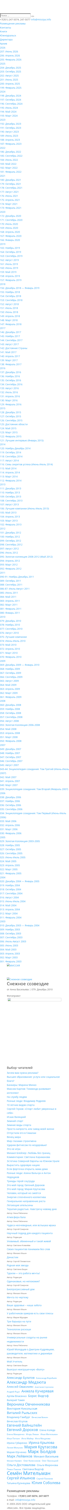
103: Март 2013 (9, 520)
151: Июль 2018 (9, 308)
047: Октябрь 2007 (10, 757)
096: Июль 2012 (9, 552)
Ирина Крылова (41, 1443)
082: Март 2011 (9, 604)
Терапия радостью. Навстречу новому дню (32, 1209)
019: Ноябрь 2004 (10, 885)
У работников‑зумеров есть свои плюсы (30, 1313)
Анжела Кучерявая (37, 1391)
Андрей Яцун (13, 1391)
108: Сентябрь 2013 (11, 500)
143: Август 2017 (9, 344)
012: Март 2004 (9, 913)
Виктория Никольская (22, 1408)
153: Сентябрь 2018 (11, 300)
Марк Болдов (42, 1452)
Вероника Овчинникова (28, 1404)
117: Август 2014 (9, 460)
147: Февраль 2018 (10, 324)
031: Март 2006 (9, 829)
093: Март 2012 (9, 564)
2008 (2, 700)
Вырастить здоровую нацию (23, 1165)
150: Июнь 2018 (9, 312)
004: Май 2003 (8, 949)
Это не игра (13, 1149)
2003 (2, 921)
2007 (2, 745)
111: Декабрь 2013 (10, 488)
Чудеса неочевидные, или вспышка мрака (31, 1225)
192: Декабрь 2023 (10, 123)
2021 (2, 175)
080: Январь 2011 (10, 612)
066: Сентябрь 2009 (11, 677)
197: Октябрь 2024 (10, 99)
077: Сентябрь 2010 (11, 628)
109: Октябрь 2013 (10, 496)
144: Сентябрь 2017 (11, 340)
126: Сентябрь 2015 (11, 420)
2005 (2, 837)
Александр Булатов (20, 1378)
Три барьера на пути (19, 1321)
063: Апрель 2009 (10, 688)
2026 (2, 47)
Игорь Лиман (32, 1434)
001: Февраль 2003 (10, 961)
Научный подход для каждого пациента (30, 1233)
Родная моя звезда (17, 1265)
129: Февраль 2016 (10, 404)
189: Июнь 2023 (9, 135)
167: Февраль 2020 (10, 236)
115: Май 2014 (8, 468)
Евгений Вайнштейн (24, 1425)
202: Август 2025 (9, 75)
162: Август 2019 (9, 260)
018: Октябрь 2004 (10, 889)
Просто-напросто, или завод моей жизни (30, 1128)
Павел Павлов (14, 1469)
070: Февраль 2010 (10, 656)
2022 (2, 147)
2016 (2, 368)
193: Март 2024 (9, 115)
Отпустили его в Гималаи (21, 1133)
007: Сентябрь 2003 (11, 937)
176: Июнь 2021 (9, 195)
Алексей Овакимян (20, 1387)
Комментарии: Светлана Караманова (28, 1157)
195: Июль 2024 (9, 107)
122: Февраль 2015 (10, 436)
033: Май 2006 (8, 821)
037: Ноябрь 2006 (10, 801)
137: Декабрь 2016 (10, 372)
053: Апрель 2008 (10, 733)
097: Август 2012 (9, 548)
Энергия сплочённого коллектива (26, 1197)
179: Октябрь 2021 (10, 183)
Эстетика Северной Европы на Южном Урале (33, 1161)
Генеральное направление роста (26, 1201)
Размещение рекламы (13, 23)
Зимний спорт (15, 1121)
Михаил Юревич (14, 1461)
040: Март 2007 (9, 785)
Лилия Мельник (15, 1447)
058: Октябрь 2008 (10, 713)
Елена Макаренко (15, 1434)
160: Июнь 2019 (9, 268)
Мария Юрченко (16, 1452)
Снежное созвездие (28, 984)
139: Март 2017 (9, 360)
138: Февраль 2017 (10, 364)
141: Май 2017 (8, 352)
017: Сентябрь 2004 (11, 893)
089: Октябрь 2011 (10, 580)
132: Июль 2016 (9, 392)
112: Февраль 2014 (10, 480)
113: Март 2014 (9, 476)
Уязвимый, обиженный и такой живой (29, 1241)
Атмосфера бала (16, 1217)
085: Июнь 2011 (9, 592)
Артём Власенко (17, 1396)
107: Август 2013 (9, 504)
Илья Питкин (13, 1438)
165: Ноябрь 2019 (10, 247)
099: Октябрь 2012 (10, 540)
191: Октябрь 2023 (10, 127)
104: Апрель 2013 (10, 516)
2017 (2, 328)
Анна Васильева (19, 989)
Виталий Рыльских (22, 1413)
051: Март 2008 (9, 737)
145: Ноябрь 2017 (10, 336)
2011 (2, 572)
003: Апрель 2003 (10, 953)
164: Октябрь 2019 (10, 252)
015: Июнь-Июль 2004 (12, 901)
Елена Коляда (47, 1430)
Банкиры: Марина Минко (21, 1085)
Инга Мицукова (42, 1438)
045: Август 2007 (9, 765)
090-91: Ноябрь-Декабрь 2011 (17, 576)
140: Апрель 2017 (10, 356)
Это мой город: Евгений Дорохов (26, 1185)
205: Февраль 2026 (10, 59)
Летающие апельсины (20, 1205)
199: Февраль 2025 (10, 87)
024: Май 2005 (8, 861)
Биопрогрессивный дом (20, 1289)
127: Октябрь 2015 (10, 416)
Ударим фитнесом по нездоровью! (27, 1145)
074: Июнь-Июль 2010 (12, 640)
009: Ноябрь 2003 (10, 929)
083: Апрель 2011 (10, 600)
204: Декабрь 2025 (10, 67)
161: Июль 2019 (9, 264)
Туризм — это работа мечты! (23, 1273)
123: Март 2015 (9, 432)
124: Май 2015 (8, 428)
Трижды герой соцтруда (21, 1181)
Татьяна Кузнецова (18, 1483)
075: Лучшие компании (13, 636)
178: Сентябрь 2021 (11, 187)
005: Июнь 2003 (9, 945)
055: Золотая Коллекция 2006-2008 (20, 725)
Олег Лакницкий (50, 1460)
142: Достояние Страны (13, 348)
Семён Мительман (28, 1473)
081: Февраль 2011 (10, 608)
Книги (3, 31)
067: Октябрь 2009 (10, 672)
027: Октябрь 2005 (10, 849)
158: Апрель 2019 (10, 276)
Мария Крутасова (40, 1447)
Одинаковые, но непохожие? (23, 1281)
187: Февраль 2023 (10, 143)
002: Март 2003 (9, 957)
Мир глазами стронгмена (21, 1141)
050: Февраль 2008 (10, 741)
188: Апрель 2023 (10, 139)
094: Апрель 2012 (10, 560)
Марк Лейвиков (19, 1456)
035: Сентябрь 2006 (11, 809)
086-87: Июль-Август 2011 (15, 588)
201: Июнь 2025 (9, 79)
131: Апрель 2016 (10, 396)
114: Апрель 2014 (10, 472)
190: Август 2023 (9, 131)
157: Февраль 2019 (10, 280)
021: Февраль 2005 (10, 873)
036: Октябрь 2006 (10, 805)
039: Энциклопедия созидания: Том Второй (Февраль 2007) (34, 789)
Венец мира (14, 1137)
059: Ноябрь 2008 (10, 709)
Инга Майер (27, 1438)
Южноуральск (8, 35)
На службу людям (17, 1096)
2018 (2, 284)
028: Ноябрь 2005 (10, 845)
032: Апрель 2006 (10, 825)
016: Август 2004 (9, 897)
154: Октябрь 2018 (10, 296)
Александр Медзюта (26, 1382)
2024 (2, 91)
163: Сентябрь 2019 (11, 256)
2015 (2, 408)
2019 (2, 244)
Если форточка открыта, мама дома (27, 1169)
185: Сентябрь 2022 (11, 155)
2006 (2, 793)
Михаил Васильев (46, 1456)
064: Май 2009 (8, 684)
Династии (12, 1257)
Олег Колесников (31, 1460)
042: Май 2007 (8, 777)
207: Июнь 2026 (9, 51)
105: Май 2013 (8, 512)
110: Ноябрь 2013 (10, 492)
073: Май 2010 (8, 644)
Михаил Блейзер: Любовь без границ (28, 1153)
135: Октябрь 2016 (10, 380)
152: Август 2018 (9, 304)
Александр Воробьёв (46, 1378)
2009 (2, 661)
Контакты (5, 27)
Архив (3, 43)
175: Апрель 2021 (10, 199)
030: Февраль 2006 (10, 833)
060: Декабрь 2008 (10, 704)
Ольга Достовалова (21, 1465)
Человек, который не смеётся (24, 1193)
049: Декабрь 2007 (10, 749)
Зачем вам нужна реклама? (22, 1072)
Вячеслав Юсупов (17, 1421)
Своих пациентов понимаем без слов (28, 1249)
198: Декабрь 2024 (10, 95)
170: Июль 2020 (9, 224)
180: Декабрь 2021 (10, 179)
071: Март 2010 (9, 652)
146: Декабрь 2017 (10, 332)
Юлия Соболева (46, 1483)
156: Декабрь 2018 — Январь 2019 (19, 288)
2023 (2, 119)
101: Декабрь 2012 (10, 532)
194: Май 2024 (8, 111)
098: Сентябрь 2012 (11, 544)
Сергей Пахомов (45, 1478)
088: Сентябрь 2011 (11, 584)
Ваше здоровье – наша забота (24, 1305)
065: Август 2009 (9, 680)
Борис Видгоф (38, 1396)
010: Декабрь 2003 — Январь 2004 (19, 925)
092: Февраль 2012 (10, 568)
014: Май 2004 (8, 905)
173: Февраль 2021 (10, 207)
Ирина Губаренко (17, 1442)
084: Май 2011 (8, 596)
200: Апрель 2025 (10, 83)
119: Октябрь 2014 (10, 452)
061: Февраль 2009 (10, 697)
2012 (2, 528)
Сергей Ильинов (21, 1478)
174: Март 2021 (9, 204)
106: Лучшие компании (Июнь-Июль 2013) (24, 508)
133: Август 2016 (9, 388)
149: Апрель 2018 (10, 316)
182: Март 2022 (9, 167)
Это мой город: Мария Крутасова (26, 1189)
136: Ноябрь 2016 (10, 376)
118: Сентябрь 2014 (11, 456)
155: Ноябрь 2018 (10, 292)
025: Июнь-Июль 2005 (12, 857)
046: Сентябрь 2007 (11, 761)
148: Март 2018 (9, 320)
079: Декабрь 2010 (10, 620)
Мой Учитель (14, 1361)
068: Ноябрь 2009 (10, 668)
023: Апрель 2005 (10, 865)
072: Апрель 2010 (10, 648)
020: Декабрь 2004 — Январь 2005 (19, 881)
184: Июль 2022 (9, 159)
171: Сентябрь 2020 (11, 220)
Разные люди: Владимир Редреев (26, 1101)
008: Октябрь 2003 (10, 933)
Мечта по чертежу (17, 1297)
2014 (2, 444)
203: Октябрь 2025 (10, 71)
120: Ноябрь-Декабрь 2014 (15, 448)
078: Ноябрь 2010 (10, 624)
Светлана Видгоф (33, 1469)
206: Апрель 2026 (10, 55)
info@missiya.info (25, 1499)
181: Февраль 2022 (10, 171)
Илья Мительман (49, 1434)
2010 (2, 616)
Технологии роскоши (19, 1329)
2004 (2, 877)
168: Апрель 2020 (10, 231)
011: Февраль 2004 (10, 917)
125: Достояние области (14, 424)
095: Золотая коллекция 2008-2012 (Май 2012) (26, 556)
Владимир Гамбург (18, 1417)
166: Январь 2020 (10, 240)
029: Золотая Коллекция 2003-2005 (20, 841)
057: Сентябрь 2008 (11, 717)
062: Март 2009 (9, 693)
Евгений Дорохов (22, 1430)
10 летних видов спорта (20, 1105)
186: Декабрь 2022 (10, 151)
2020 (2, 211)
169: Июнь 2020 (9, 227)
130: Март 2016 (9, 400)
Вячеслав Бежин (40, 1417)
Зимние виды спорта (19, 1125)
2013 (2, 484)
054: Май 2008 (8, 729)
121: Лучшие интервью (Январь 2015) (22, 440)
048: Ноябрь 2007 (10, 753)
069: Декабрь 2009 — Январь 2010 (19, 664)
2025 (2, 63)
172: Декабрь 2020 (10, 215)
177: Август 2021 (9, 191)
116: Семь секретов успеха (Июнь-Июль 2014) (26, 464)
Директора (6, 39)
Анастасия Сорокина (44, 1387)
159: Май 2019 (8, 272)
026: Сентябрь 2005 (11, 853)
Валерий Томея (16, 1400)
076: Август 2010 (9, 632)
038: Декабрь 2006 (10, 797)
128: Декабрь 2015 (10, 412)
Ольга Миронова (47, 1465)
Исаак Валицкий (16, 1117)
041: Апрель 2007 (10, 781)
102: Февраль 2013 (10, 524)
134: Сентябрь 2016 (11, 384)
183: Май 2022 (8, 163)
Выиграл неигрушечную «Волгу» (26, 1369)
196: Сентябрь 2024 (11, 103)
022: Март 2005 (9, 869)
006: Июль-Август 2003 (13, 941)
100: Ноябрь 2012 (10, 536)
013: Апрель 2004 (10, 909)
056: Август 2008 (9, 720)
